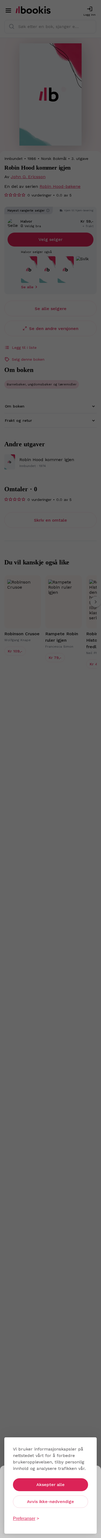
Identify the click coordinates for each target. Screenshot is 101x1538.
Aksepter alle (50, 1484)
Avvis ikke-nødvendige (50, 1501)
